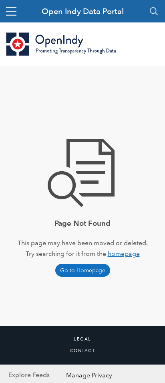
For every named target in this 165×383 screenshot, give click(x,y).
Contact (82, 351)
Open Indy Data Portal (83, 11)
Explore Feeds (29, 375)
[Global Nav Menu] (11, 11)
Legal (82, 339)
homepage (124, 253)
